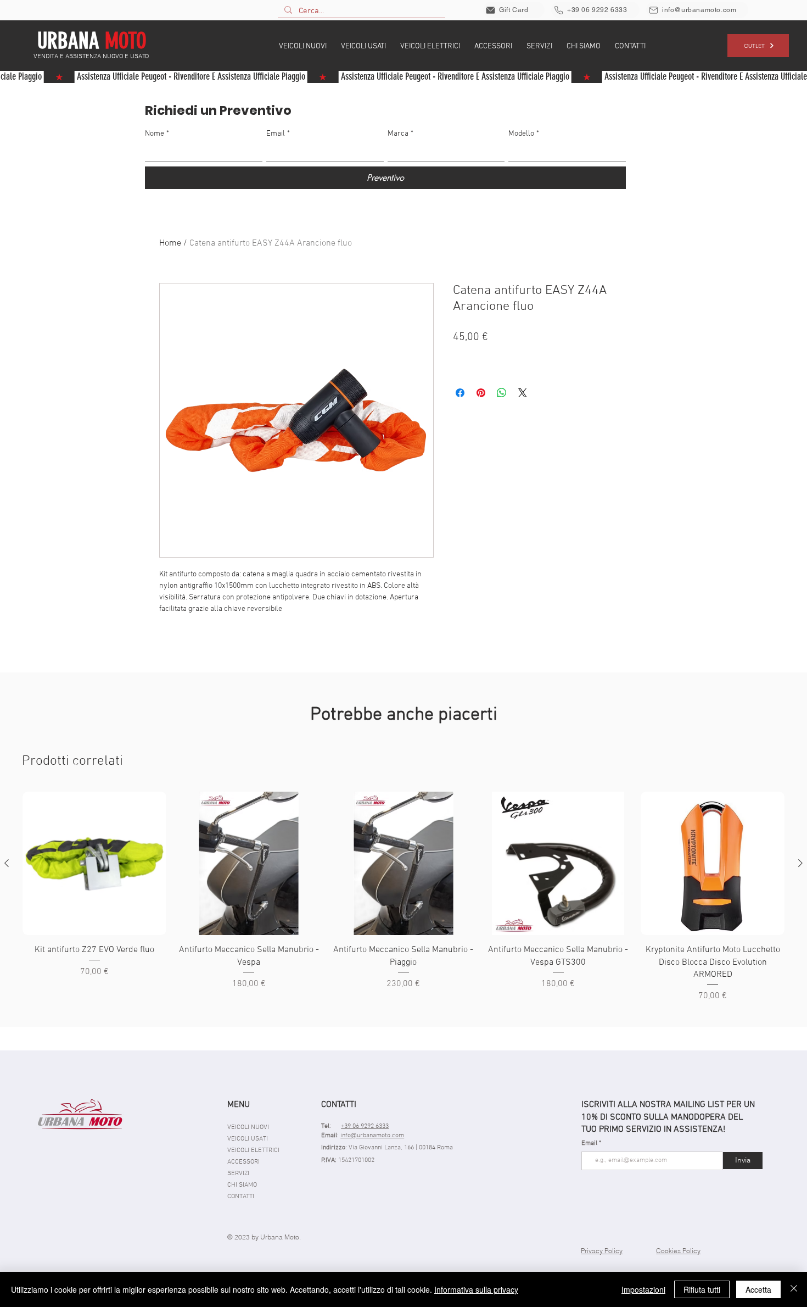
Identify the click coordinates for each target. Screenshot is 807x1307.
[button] (303, 45)
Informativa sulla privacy (476, 1289)
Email (278, 133)
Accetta (758, 1289)
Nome (157, 133)
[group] (403, 897)
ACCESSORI (243, 1162)
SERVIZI (238, 1173)
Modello (523, 133)
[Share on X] (522, 392)
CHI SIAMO (242, 1185)
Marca (400, 133)
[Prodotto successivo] (800, 863)
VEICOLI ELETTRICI (253, 1150)
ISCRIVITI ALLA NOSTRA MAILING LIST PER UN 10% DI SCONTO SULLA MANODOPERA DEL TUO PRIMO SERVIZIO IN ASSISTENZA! (668, 1117)
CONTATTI (240, 1196)
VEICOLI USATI (247, 1139)
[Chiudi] (793, 1289)
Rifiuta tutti (701, 1289)
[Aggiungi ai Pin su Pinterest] (480, 392)
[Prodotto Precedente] (6, 863)
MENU (238, 1104)
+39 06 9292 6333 (365, 1126)
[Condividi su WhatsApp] (501, 392)
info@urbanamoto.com (372, 1135)
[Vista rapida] (94, 864)
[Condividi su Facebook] (460, 392)
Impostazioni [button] (643, 1289)
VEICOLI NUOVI (248, 1127)
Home (170, 243)
